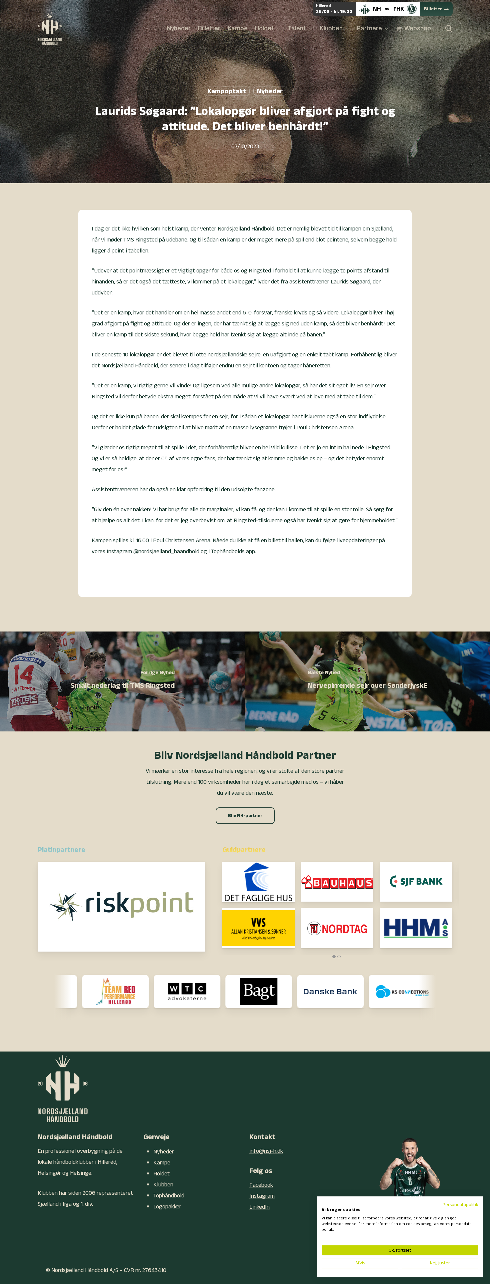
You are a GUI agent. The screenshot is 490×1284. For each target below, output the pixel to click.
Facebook (261, 1185)
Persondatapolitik (460, 1204)
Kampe (161, 1162)
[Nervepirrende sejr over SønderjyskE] (367, 681)
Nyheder (270, 91)
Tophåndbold (168, 1195)
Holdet (161, 1173)
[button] (245, 815)
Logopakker (167, 1206)
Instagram (262, 1196)
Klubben (163, 1184)
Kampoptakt (226, 91)
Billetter (433, 9)
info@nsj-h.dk (266, 1151)
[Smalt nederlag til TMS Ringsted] (122, 681)
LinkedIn (259, 1207)
